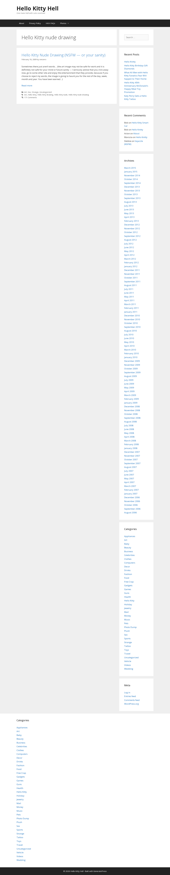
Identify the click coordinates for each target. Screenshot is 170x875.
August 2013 (130, 201)
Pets (126, 623)
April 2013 (129, 217)
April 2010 (129, 345)
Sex (29, 92)
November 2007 (132, 455)
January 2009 (130, 402)
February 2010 (131, 353)
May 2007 (129, 478)
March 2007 (130, 486)
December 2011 (132, 270)
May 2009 (129, 387)
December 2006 (132, 497)
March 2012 (130, 258)
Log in (127, 692)
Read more (27, 85)
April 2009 (129, 391)
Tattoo (127, 646)
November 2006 (132, 501)
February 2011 (131, 308)
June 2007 (129, 474)
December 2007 (132, 451)
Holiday (128, 604)
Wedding (128, 668)
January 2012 (130, 266)
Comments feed (132, 700)
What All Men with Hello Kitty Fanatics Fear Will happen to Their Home (136, 75)
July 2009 (128, 380)
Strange (35, 92)
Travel (127, 653)
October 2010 (131, 323)
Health (127, 596)
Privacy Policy (35, 23)
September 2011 (132, 281)
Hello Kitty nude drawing (78, 95)
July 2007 (128, 470)
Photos (63, 23)
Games (127, 589)
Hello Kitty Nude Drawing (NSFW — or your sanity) (63, 55)
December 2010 (132, 315)
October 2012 (131, 232)
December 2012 (132, 224)
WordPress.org (131, 703)
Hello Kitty (32, 95)
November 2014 (132, 175)
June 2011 (129, 292)
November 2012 (132, 228)
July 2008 (128, 425)
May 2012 (129, 251)
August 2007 (130, 467)
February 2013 (131, 220)
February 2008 (131, 444)
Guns (126, 593)
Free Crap (129, 581)
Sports (127, 638)
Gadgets (128, 585)
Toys (126, 649)
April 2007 (129, 482)
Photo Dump (130, 627)
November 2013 (132, 190)
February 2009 (131, 398)
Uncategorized (45, 92)
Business (128, 551)
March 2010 (130, 349)
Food (126, 577)
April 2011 (129, 300)
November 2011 (132, 273)
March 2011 (130, 304)
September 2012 (132, 236)
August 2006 (130, 512)
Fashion (128, 574)
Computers (129, 562)
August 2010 (130, 330)
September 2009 (132, 372)
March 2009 (130, 395)
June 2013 (129, 209)
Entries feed (130, 696)
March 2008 (130, 440)
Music (127, 619)
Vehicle (127, 661)
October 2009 (131, 368)
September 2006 (132, 508)
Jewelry (127, 608)
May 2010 (129, 342)
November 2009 (132, 364)
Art (25, 92)
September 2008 (132, 417)
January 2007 (130, 493)
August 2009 (130, 376)
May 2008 (129, 433)
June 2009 (129, 383)
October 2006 (131, 505)
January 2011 (130, 311)
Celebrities (129, 555)
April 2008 (129, 436)
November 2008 (132, 410)
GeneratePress (100, 871)
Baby (126, 543)
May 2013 (129, 213)
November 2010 (132, 319)
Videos (127, 665)
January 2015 (130, 171)
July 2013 (128, 205)
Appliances (129, 536)
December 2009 (132, 361)
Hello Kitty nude (60, 95)
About (21, 23)
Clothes (127, 559)
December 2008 (132, 406)
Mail (126, 612)
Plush (127, 630)
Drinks (127, 570)
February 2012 (131, 262)
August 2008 (130, 421)
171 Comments (30, 97)
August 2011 (130, 285)
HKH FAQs (50, 23)
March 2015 (130, 167)
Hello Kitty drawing (45, 95)
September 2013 (132, 198)
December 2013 (132, 186)
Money (127, 615)
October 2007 (131, 459)
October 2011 (131, 277)
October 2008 (131, 414)
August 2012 (130, 239)
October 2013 (131, 194)
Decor (127, 566)
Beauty (127, 547)
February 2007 (131, 489)
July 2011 (128, 289)
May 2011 (129, 296)
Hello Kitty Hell (37, 8)
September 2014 (132, 183)
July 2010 (128, 334)
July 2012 (128, 243)
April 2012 (129, 254)
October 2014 (131, 179)
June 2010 (129, 338)
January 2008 (130, 448)
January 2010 (130, 357)
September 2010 (132, 327)
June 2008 (129, 429)
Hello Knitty (130, 61)
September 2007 (132, 463)
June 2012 (129, 247)
